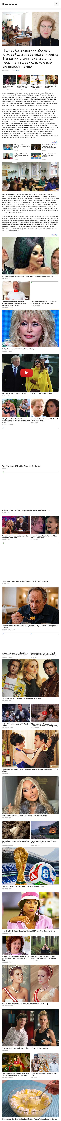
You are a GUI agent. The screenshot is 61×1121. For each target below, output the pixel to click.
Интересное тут (10, 4)
